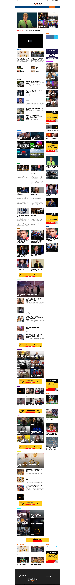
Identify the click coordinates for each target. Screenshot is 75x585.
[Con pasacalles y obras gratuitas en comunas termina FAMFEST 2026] (20, 497)
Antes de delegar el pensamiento (35, 215)
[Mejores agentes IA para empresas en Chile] (37, 136)
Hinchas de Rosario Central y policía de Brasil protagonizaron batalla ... (51, 448)
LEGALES (53, 0)
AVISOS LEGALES (52, 7)
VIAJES (47, 7)
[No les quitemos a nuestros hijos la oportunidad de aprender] (37, 168)
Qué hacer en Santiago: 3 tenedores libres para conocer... (39, 67)
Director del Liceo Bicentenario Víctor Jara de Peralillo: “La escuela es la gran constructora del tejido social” (37, 356)
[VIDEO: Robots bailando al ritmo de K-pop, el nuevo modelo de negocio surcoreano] (30, 289)
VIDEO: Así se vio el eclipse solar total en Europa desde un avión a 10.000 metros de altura (37, 524)
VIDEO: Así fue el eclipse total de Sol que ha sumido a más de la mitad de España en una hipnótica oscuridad (37, 532)
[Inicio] (17, 7)
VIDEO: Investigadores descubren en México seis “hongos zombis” (36, 515)
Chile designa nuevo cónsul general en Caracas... (22, 269)
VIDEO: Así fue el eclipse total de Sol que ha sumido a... (55, 130)
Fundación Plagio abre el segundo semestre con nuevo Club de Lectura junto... (30, 395)
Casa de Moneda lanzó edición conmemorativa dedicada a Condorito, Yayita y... (39, 395)
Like (47, 546)
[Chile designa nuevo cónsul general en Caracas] (52, 189)
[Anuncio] (30, 275)
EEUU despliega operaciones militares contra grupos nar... (51, 181)
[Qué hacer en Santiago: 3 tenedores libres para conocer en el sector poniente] (33, 67)
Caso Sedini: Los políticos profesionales (36, 194)
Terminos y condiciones (48, 584)
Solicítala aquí (34, 581)
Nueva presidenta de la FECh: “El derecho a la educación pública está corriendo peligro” (22, 422)
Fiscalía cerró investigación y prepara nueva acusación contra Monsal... (52, 239)
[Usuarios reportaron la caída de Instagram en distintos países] (37, 145)
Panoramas (27, 403)
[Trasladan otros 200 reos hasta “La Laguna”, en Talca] (53, 16)
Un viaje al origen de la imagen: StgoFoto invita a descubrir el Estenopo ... (30, 405)
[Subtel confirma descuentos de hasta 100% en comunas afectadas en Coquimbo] (23, 136)
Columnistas (18, 170)
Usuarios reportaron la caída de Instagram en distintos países (37, 146)
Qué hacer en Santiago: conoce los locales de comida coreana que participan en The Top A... (35, 478)
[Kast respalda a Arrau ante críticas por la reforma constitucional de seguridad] (43, 16)
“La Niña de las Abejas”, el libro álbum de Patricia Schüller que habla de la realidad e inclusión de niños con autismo (37, 439)
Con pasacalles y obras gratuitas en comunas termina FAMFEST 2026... (20, 395)
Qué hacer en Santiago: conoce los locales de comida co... (39, 71)
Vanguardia (43, 7)
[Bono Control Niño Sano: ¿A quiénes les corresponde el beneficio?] (20, 93)
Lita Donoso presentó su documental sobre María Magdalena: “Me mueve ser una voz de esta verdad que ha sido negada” (23, 374)
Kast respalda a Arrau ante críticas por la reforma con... (33, 30)
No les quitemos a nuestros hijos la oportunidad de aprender (36, 172)
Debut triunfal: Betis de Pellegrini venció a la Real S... (25, 67)
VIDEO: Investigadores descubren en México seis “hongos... (48, 130)
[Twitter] (19, 0)
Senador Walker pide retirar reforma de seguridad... (36, 255)
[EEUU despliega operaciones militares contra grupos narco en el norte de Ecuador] (52, 174)
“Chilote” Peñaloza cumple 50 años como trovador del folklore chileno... (39, 405)
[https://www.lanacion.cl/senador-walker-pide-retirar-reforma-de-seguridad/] (37, 249)
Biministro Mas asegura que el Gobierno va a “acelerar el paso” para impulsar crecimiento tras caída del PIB (35, 99)
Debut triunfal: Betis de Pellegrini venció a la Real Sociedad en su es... (51, 406)
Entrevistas (19, 376)
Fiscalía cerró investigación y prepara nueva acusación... (25, 70)
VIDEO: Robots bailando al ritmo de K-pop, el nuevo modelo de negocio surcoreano (28, 293)
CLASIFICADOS (56, 0)
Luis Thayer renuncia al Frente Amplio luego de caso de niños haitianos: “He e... (37, 269)
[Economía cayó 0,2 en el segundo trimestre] (20, 111)
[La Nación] (37, 4)
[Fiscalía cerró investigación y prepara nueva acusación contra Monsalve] (19, 71)
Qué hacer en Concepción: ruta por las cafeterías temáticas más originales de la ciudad (28, 464)
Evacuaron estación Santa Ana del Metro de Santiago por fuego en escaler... (37, 554)
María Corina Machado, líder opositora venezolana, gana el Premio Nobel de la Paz (23, 440)
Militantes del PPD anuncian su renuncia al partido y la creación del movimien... (37, 241)
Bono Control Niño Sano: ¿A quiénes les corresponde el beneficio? (34, 91)
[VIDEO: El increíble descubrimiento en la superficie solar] (49, 135)
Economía (34, 7)
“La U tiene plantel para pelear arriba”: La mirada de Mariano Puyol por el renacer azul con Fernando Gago (37, 365)
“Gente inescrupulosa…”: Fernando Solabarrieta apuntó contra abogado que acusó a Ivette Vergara (34, 317)
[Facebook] (17, 0)
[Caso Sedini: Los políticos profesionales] (37, 190)
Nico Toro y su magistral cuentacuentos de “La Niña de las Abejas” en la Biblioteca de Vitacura (23, 357)
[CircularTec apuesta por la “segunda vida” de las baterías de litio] (37, 153)
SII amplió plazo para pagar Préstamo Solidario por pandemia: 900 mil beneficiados (35, 82)
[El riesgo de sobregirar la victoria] (23, 168)
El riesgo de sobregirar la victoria (22, 172)
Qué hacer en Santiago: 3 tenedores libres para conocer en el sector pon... (37, 565)
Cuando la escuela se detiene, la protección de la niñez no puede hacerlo (23, 215)
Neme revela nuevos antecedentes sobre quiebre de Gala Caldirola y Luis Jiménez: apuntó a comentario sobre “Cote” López (51, 102)
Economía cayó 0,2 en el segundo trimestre (34, 108)
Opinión (29, 7)
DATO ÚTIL (25, 7)
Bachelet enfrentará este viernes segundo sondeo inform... (51, 209)
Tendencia (32, 139)
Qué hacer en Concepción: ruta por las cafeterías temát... (23, 59)
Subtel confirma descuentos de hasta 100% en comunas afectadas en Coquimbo (22, 137)
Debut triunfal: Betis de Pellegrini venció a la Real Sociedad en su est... (22, 565)
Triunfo (39, 7)
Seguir (52, 546)
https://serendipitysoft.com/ (29, 584)
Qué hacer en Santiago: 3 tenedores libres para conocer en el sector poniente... (34, 470)
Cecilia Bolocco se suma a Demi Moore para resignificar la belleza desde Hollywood (37, 423)
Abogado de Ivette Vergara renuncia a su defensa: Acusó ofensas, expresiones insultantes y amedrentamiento (34, 335)
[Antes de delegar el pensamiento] (37, 211)
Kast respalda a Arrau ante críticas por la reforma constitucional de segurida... (22, 255)
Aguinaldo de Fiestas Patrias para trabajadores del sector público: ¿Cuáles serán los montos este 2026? (34, 116)
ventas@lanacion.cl (33, 580)
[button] (57, 7)
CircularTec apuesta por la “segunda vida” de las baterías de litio (37, 155)
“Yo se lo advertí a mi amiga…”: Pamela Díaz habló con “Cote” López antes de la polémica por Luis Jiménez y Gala (51, 94)
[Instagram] (18, 0)
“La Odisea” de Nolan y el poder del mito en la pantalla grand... (21, 405)
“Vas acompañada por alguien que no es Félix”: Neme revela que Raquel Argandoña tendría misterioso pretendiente (34, 326)
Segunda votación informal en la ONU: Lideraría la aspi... (52, 167)
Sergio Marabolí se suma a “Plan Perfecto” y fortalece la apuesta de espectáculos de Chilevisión (34, 308)
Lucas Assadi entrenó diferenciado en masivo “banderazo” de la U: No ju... (51, 420)
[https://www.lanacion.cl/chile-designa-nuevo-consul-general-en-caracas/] (23, 263)
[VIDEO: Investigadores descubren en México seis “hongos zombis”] (49, 127)
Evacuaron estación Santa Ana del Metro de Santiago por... (37, 59)
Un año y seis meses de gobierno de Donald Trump (23, 194)
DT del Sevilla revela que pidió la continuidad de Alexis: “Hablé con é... (52, 434)
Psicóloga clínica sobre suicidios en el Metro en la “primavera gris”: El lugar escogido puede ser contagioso (37, 374)
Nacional (22, 71)
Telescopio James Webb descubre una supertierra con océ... (55, 138)
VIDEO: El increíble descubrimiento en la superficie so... (48, 138)
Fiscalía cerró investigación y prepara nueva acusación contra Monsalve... (22, 241)
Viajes (36, 68)
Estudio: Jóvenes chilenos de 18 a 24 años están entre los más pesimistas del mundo (23, 533)
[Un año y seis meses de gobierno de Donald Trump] (23, 190)
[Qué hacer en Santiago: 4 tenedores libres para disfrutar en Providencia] (20, 488)
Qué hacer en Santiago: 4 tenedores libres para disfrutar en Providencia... (34, 486)
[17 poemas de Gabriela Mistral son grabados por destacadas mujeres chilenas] (23, 430)
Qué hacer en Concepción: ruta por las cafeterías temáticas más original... (23, 554)
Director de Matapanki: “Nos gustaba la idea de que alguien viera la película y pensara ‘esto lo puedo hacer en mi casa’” (23, 365)
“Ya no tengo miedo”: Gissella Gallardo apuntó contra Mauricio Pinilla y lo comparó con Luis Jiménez (33, 299)
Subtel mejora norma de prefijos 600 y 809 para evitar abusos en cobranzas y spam (22, 155)
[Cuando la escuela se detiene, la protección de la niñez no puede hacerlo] (23, 211)
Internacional (47, 165)
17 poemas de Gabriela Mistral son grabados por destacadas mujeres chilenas (23, 431)
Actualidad (21, 7)
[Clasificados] (52, 116)
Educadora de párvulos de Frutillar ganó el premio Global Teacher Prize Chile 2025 (37, 431)
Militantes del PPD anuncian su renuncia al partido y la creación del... (52, 253)
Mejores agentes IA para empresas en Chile (35, 138)
